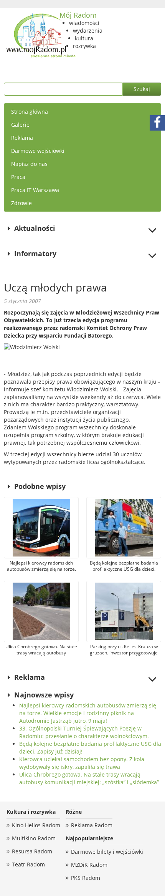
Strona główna (29, 111)
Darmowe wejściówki (37, 150)
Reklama (22, 137)
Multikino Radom (34, 838)
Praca (18, 177)
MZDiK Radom (89, 864)
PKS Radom (85, 877)
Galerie (20, 124)
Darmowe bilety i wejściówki (107, 851)
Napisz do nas (29, 163)
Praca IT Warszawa (35, 190)
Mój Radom (78, 15)
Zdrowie (21, 203)
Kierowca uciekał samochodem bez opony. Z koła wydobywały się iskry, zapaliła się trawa (81, 762)
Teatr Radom (28, 864)
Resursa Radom (32, 851)
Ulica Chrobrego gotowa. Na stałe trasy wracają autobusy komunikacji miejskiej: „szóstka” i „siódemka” (89, 778)
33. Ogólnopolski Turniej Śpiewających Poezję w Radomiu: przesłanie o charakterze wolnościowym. (84, 732)
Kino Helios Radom (36, 825)
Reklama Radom (91, 825)
